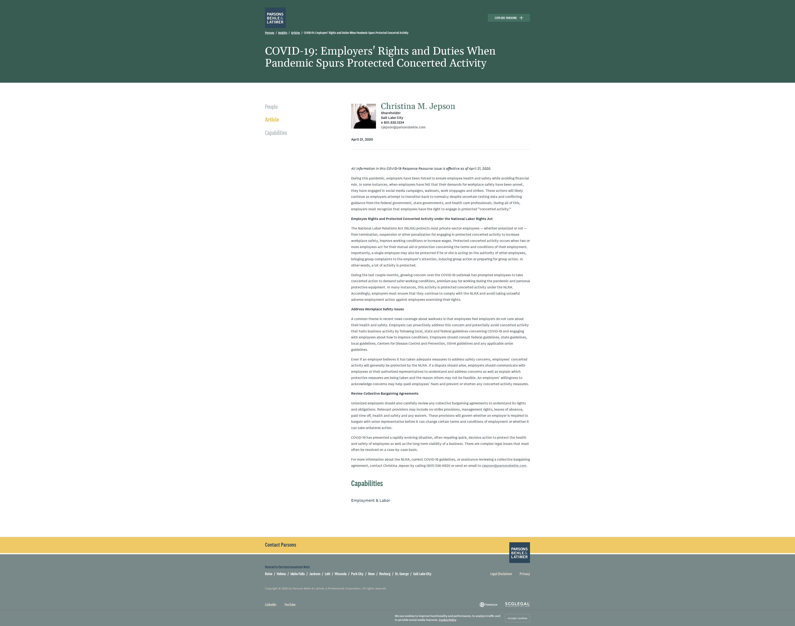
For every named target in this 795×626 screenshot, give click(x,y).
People (271, 106)
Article (272, 119)
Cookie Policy (447, 620)
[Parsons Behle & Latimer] (275, 17)
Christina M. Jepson (418, 106)
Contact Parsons (280, 544)
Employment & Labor (370, 500)
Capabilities (276, 132)
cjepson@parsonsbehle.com (403, 127)
